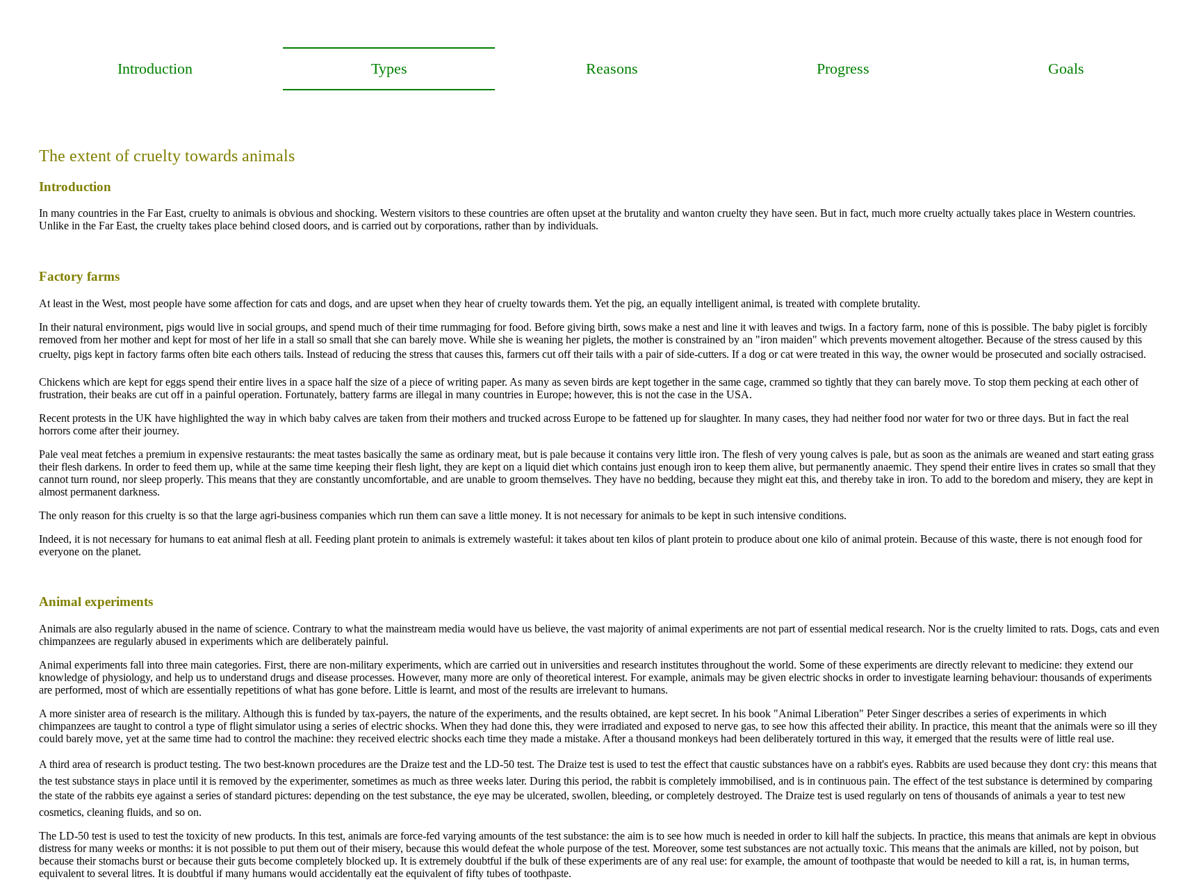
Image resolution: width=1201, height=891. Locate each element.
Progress (843, 68)
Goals (1066, 68)
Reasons (612, 68)
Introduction (155, 68)
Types (389, 68)
